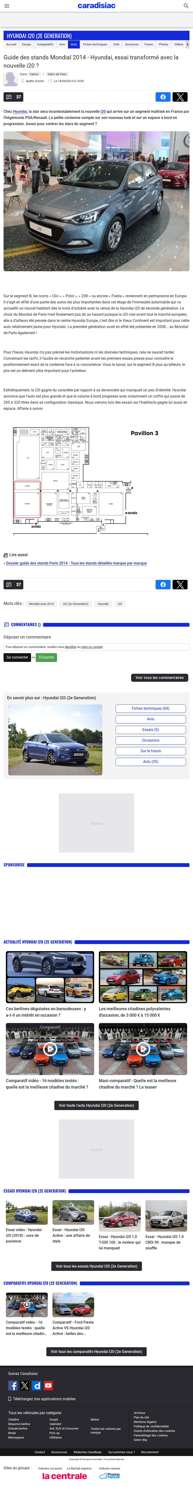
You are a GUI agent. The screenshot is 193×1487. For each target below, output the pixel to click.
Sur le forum (151, 751)
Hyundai (20, 111)
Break (12, 1433)
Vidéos (178, 44)
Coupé (53, 1419)
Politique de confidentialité (151, 1426)
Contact (40, 1452)
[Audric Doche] (11, 85)
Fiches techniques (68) (150, 708)
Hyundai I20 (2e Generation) (39, 35)
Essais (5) (150, 729)
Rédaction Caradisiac (88, 1452)
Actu (74, 44)
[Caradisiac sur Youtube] (48, 1386)
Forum (149, 44)
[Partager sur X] (181, 95)
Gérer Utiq (140, 1440)
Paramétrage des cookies (151, 1435)
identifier (70, 647)
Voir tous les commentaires (160, 677)
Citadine (13, 1419)
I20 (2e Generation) (75, 604)
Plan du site (141, 1417)
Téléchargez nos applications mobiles (44, 1399)
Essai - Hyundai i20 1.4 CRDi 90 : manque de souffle (164, 1242)
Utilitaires (55, 1437)
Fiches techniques (95, 44)
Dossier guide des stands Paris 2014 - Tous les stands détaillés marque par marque (76, 563)
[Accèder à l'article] (50, 977)
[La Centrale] (64, 1480)
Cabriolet (55, 1424)
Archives (139, 1413)
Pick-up (54, 1433)
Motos (95, 1419)
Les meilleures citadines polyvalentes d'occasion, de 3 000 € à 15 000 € (134, 1012)
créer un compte (92, 647)
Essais (26, 44)
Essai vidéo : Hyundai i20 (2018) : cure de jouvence (24, 1235)
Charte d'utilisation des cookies (154, 1431)
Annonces (132, 44)
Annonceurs (59, 1452)
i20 (103, 111)
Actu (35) (150, 761)
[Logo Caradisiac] (96, 9)
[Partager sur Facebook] (164, 95)
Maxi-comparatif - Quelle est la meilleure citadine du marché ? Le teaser (137, 1083)
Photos (163, 44)
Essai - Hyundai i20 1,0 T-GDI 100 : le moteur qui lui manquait (120, 1242)
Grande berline (18, 1428)
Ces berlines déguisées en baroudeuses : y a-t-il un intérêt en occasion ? (46, 1012)
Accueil (11, 44)
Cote (116, 44)
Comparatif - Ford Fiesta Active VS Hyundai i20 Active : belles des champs (73, 1328)
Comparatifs (45, 44)
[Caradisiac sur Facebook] (13, 1386)
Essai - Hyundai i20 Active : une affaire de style (71, 1235)
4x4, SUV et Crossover (64, 1428)
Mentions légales (145, 1422)
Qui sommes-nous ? (121, 1452)
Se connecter (17, 657)
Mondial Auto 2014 (41, 604)
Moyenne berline (19, 1424)
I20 (120, 604)
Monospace (16, 1437)
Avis (62, 44)
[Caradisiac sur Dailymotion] (37, 1386)
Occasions (150, 740)
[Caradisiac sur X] (25, 1386)
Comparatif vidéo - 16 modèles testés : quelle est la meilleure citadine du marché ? (47, 1083)
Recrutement (149, 1452)
